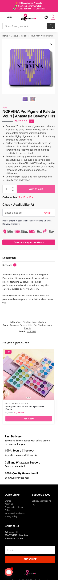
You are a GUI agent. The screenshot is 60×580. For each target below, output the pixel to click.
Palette (27, 328)
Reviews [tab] (9, 265)
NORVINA (31, 331)
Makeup (14, 36)
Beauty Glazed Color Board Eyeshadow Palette (24, 407)
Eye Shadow (39, 325)
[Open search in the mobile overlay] (28, 26)
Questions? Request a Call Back (29, 242)
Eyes (34, 322)
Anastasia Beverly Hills (21, 325)
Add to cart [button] (29, 418)
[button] (52, 17)
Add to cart (36, 189)
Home (5, 36)
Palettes (24, 36)
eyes (49, 325)
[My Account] (46, 17)
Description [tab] (9, 257)
